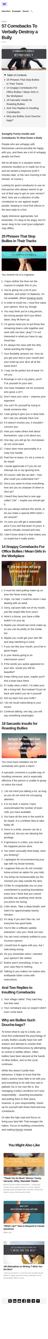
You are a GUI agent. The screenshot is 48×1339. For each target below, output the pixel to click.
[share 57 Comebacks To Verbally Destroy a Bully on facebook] (24, 1301)
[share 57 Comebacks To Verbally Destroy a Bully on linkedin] (14, 1301)
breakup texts (34, 298)
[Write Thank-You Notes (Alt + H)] (5, 4)
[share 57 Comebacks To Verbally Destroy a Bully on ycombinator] (38, 1301)
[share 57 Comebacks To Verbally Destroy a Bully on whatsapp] (28, 1301)
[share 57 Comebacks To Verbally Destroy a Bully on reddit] (19, 1301)
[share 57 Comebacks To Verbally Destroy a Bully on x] (10, 1301)
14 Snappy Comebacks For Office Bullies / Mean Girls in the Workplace (22, 91)
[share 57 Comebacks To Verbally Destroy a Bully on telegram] (33, 1301)
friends (19, 1129)
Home (4, 21)
